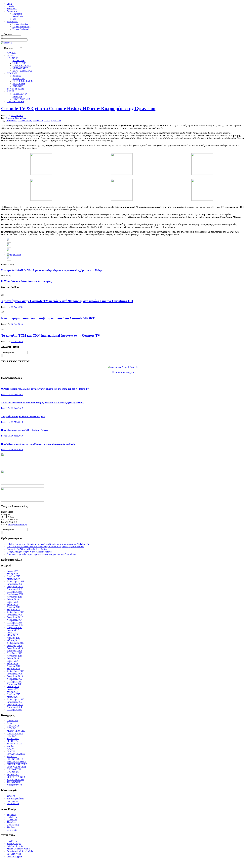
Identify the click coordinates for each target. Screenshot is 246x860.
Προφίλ (10, 6)
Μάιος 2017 (12, 635)
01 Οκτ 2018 (17, 341)
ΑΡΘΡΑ (10, 91)
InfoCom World (14, 854)
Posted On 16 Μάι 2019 (12, 435)
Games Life (12, 819)
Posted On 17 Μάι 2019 (12, 422)
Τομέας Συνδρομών (21, 29)
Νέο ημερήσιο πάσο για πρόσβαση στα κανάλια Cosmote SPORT (48, 318)
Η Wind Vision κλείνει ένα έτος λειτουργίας (26, 281)
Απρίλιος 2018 (13, 607)
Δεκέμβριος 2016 (15, 648)
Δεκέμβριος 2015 (15, 676)
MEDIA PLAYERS (22, 65)
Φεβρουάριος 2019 (15, 581)
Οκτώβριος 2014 (14, 709)
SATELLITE (18, 60)
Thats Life (11, 822)
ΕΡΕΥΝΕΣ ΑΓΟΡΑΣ (16, 767)
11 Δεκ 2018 (16, 307)
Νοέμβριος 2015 (14, 679)
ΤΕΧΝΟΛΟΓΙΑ (20, 94)
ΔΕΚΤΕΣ (17, 76)
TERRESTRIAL (20, 63)
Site (14, 19)
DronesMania (13, 825)
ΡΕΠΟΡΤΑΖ (13, 774)
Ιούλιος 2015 (13, 686)
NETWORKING (20, 68)
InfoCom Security (15, 846)
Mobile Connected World (18, 848)
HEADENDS (19, 83)
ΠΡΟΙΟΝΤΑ (13, 58)
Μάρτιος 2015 (13, 697)
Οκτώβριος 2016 (14, 653)
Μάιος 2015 (12, 691)
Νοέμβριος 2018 (14, 589)
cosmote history (25, 120)
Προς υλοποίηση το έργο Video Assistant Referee (24, 430)
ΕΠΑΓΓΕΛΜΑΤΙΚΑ (22, 71)
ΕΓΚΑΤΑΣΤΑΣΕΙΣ (21, 99)
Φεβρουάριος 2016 (15, 671)
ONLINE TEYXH (15, 101)
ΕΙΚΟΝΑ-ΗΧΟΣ (15, 759)
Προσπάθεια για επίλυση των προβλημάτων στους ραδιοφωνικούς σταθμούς (38, 444)
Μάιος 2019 (12, 573)
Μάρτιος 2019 (13, 579)
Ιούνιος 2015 (13, 689)
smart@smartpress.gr (17, 524)
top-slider (11, 746)
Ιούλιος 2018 (13, 599)
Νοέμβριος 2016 (14, 650)
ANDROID (18, 86)
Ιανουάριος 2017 (14, 645)
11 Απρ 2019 (17, 115)
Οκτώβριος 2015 (14, 681)
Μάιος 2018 (12, 604)
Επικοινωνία (12, 21)
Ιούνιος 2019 (13, 571)
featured (10, 723)
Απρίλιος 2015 (13, 694)
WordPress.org (13, 803)
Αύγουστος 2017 (14, 627)
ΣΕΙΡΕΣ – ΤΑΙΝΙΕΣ (16, 777)
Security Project (14, 843)
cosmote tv (38, 120)
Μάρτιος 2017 (13, 640)
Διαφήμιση (12, 11)
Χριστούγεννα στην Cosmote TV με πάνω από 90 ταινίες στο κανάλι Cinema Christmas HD (67, 301)
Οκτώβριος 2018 (14, 591)
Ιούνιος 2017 (13, 632)
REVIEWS (12, 73)
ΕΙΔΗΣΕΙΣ (12, 55)
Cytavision (56, 120)
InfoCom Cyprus (14, 856)
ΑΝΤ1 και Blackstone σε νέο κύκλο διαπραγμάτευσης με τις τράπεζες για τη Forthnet (42, 402)
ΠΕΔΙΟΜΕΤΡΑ (14, 769)
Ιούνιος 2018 (13, 602)
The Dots (11, 827)
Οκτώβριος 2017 (14, 622)
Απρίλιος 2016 (13, 666)
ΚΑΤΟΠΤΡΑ (19, 78)
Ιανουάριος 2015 (14, 702)
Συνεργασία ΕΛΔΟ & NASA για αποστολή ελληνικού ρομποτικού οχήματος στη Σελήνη (52, 270)
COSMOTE (11, 120)
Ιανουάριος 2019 (14, 584)
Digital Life (12, 817)
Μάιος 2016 (12, 663)
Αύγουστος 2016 (14, 656)
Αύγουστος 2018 (14, 597)
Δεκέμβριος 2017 (15, 617)
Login (9, 3)
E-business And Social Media (20, 851)
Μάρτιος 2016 (13, 668)
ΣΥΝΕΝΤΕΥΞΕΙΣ (15, 88)
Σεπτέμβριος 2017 (15, 625)
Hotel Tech (12, 841)
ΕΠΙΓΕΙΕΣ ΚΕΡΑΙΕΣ (22, 81)
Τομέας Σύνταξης (20, 24)
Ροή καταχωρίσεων (15, 798)
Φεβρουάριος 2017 (15, 643)
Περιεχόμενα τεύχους (123, 372)
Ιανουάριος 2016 (14, 673)
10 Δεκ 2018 (17, 324)
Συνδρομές (12, 8)
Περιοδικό (17, 14)
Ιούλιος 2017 (13, 630)
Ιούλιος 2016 (13, 658)
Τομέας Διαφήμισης (21, 26)
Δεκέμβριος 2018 (15, 586)
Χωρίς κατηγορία (14, 784)
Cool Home (12, 830)
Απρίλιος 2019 (13, 576)
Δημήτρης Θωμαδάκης (16, 118)
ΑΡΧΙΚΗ (11, 53)
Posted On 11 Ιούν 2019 (12, 394)
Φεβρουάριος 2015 (15, 699)
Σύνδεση (11, 796)
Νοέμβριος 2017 (14, 620)
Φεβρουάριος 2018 (15, 612)
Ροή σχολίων (13, 801)
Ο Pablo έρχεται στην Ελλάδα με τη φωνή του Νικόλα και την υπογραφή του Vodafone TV (45, 389)
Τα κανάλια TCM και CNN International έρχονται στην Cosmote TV (50, 335)
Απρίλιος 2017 (13, 638)
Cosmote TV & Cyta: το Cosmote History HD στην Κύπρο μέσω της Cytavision (78, 108)
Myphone (11, 814)
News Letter (18, 16)
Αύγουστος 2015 (14, 684)
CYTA (47, 120)
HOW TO (17, 96)
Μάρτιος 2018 (13, 609)
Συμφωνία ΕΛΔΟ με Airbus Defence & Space (23, 416)
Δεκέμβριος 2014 (15, 704)
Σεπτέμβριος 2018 (15, 594)
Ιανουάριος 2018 (14, 614)
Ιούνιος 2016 (13, 661)
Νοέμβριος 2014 (14, 707)
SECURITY (12, 741)
